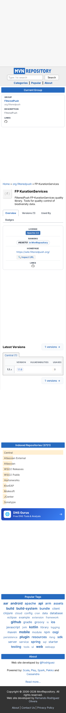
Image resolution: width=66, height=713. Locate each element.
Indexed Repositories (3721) (33, 445)
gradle (28, 622)
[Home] (33, 73)
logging (55, 627)
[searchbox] (25, 77)
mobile (25, 632)
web (40, 647)
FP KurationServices (31, 191)
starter (53, 642)
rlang (52, 637)
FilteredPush (11, 100)
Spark (41, 670)
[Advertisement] (33, 33)
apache (31, 603)
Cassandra (33, 674)
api (41, 603)
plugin (25, 637)
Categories (21, 82)
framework (52, 617)
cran (38, 613)
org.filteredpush (22, 183)
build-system (27, 608)
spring (36, 642)
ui (33, 647)
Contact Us (28, 707)
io (48, 622)
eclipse (12, 617)
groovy (39, 622)
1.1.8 (20, 369)
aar (6, 603)
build (10, 608)
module (37, 632)
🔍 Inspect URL (26, 257)
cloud (19, 613)
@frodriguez (47, 662)
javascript (13, 627)
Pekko (50, 670)
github (16, 622)
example (25, 617)
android (16, 603)
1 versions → (52, 346)
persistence (10, 637)
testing (16, 647)
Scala (26, 670)
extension (38, 617)
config (28, 613)
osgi (55, 632)
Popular (36, 82)
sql (45, 641)
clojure (8, 613)
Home (6, 183)
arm (48, 603)
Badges (9, 219)
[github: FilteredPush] (5, 121)
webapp (50, 646)
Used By (46, 213)
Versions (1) (28, 213)
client (56, 608)
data (45, 613)
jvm (25, 627)
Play (33, 670)
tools (27, 646)
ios (53, 622)
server (13, 642)
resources (40, 637)
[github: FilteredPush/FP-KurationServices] (33, 266)
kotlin (34, 627)
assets (58, 603)
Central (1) (11, 355)
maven (13, 632)
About (48, 82)
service (24, 642)
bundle (45, 608)
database (56, 613)
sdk (60, 637)
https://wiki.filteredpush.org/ (33, 251)
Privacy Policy (45, 707)
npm (47, 632)
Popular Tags (33, 596)
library (44, 627)
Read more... (33, 681)
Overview (10, 213)
